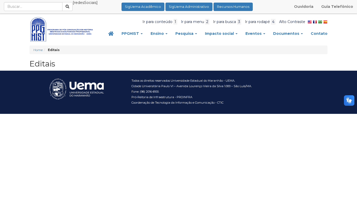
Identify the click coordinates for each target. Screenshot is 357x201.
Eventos (254, 33)
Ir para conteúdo (159, 21)
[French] (315, 21)
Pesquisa (184, 33)
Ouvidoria (303, 6)
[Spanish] (325, 21)
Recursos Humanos (233, 7)
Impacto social (220, 33)
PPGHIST (131, 33)
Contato (319, 33)
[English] (310, 21)
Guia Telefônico (337, 6)
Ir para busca (226, 21)
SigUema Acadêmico (143, 7)
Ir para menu (194, 21)
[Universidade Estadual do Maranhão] (62, 29)
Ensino (158, 33)
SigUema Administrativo (189, 7)
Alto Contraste (292, 21)
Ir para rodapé (259, 21)
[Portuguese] (320, 21)
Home (38, 50)
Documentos (286, 33)
